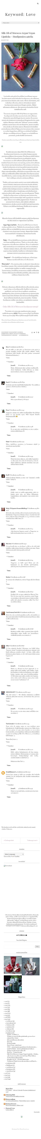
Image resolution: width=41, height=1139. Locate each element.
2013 (6, 1079)
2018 (6, 1017)
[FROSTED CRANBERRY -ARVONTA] (13, 965)
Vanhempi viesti (31, 841)
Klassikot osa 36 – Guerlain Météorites (18, 1060)
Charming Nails (10, 1095)
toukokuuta (10, 1063)
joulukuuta (10, 1021)
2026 (6, 1002)
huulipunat (4, 332)
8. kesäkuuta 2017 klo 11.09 (17, 475)
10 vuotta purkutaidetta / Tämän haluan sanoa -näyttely (20, 1101)
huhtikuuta (10, 1065)
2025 (6, 1004)
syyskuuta (9, 1027)
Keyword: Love (20, 14)
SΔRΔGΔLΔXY (10, 692)
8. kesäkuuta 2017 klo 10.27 (25, 365)
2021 (6, 1011)
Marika (8, 577)
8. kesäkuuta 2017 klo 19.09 (25, 666)
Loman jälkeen (10, 1110)
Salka (7, 646)
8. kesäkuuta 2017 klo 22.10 (25, 750)
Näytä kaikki (37, 1112)
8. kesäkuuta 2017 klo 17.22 (27, 612)
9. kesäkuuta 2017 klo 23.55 (25, 789)
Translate (16, 857)
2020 (6, 1013)
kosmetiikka (5, 333)
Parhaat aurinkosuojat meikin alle (16, 1051)
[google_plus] (25, 935)
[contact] (26, 935)
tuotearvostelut (6, 335)
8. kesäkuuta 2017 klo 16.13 (25, 529)
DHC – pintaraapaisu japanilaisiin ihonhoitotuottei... (22, 1047)
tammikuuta (10, 1071)
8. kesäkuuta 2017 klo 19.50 (25, 709)
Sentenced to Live (11, 1104)
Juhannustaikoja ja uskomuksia (15, 1040)
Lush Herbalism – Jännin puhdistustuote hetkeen (20, 1049)
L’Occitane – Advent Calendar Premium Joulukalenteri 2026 (20, 1091)
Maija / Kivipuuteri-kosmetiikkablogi (16, 508)
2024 (6, 1005)
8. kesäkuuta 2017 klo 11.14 (25, 490)
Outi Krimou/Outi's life (13, 612)
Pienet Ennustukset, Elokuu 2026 (14, 1105)
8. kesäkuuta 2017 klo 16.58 (18, 577)
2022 (6, 1009)
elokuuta (9, 1029)
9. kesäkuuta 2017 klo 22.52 (23, 772)
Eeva (7, 347)
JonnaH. (13, 365)
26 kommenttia (23, 335)
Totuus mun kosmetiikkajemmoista (15, 1096)
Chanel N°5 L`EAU (12, 1038)
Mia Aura (8, 544)
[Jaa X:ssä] (34, 332)
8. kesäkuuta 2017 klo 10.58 (25, 427)
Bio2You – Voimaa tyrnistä (14, 1052)
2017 (6, 1019)
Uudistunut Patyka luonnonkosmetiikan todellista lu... (22, 1061)
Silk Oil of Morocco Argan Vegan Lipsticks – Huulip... (23, 1054)
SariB (7, 475)
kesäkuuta (9, 1033)
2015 (6, 1075)
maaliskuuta (10, 1067)
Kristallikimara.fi (11, 772)
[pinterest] (23, 935)
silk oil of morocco (19, 333)
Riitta (7, 442)
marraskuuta (10, 1023)
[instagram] (19, 935)
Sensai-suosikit (11, 1043)
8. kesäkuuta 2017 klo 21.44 (22, 724)
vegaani (14, 335)
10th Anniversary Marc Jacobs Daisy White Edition (21, 1056)
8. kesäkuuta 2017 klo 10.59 (25, 456)
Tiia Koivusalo (10, 724)
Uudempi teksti (9, 841)
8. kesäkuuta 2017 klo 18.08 (25, 629)
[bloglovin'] (21, 935)
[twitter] (17, 935)
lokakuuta (9, 1025)
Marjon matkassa (10, 1099)
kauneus (20, 332)
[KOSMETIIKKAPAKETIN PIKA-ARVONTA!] (13, 984)
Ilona (7, 410)
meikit (11, 333)
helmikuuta (10, 1069)
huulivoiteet (13, 332)
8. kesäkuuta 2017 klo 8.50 (17, 382)
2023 (6, 1007)
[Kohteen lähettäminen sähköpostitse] (32, 332)
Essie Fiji (9, 1042)
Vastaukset (10, 362)
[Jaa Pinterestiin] (38, 332)
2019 (6, 1015)
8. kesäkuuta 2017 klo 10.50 (17, 442)
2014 (6, 1077)
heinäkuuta (10, 1031)
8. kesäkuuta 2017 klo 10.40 (17, 410)
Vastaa (8, 358)
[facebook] (18, 935)
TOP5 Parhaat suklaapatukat (15, 1058)
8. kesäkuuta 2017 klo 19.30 (23, 692)
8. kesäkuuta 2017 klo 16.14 (25, 560)
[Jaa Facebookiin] (36, 332)
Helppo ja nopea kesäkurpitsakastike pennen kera (21, 1036)
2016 (6, 1073)
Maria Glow (9, 1089)
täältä (36, 316)
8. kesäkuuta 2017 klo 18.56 (17, 646)
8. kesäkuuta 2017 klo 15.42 (19, 544)
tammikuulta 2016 (20, 109)
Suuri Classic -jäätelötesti (14, 1045)
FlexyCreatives (24, 1129)
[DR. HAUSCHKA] (31, 966)
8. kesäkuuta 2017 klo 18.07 (25, 592)
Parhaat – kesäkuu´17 (13, 1035)
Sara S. (8, 382)
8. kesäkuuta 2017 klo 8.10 (16, 347)
